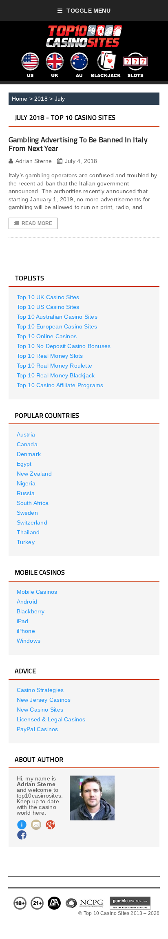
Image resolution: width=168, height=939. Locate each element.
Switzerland (32, 522)
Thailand (28, 532)
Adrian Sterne (33, 161)
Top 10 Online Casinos (47, 336)
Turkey (26, 542)
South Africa (33, 503)
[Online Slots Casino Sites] (135, 54)
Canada (27, 444)
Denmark (29, 454)
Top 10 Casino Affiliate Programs (60, 385)
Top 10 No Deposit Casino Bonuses (64, 346)
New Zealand (34, 473)
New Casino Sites (40, 709)
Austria (26, 434)
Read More (37, 223)
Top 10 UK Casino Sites (48, 297)
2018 (41, 98)
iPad (23, 621)
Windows (28, 640)
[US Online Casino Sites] (30, 54)
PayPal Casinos (37, 729)
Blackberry (31, 611)
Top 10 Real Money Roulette (54, 365)
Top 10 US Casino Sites (48, 307)
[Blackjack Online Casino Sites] (106, 54)
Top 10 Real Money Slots (50, 356)
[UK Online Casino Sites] (54, 54)
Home (20, 98)
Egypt (24, 464)
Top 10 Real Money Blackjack (56, 375)
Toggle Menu (88, 10)
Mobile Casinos (37, 592)
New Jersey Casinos (44, 700)
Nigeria (26, 483)
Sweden (27, 512)
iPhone (26, 631)
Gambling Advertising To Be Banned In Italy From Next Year (78, 144)
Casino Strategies (40, 690)
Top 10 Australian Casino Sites (57, 316)
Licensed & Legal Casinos (51, 719)
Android (27, 601)
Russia (26, 493)
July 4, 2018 (81, 161)
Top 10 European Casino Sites (57, 326)
